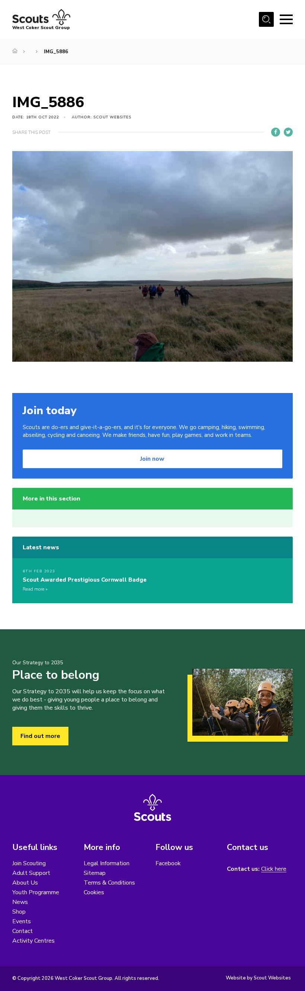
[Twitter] (288, 132)
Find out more (40, 736)
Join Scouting (29, 863)
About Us (25, 883)
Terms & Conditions (109, 883)
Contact (22, 931)
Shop (19, 912)
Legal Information (106, 863)
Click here (273, 869)
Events (21, 921)
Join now (152, 459)
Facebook (168, 863)
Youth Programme (35, 892)
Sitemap (95, 873)
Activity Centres (33, 941)
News (20, 902)
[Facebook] (275, 132)
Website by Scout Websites (258, 978)
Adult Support (31, 873)
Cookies (94, 892)
